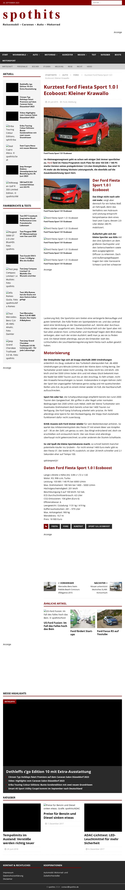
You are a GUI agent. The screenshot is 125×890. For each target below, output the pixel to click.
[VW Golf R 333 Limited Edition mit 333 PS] (12, 189)
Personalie (22, 66)
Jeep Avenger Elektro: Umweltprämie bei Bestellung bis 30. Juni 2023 (28, 171)
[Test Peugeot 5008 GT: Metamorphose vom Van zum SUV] (12, 240)
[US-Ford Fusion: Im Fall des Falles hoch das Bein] (56, 615)
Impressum (8, 872)
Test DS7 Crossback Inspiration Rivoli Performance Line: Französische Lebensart (28, 221)
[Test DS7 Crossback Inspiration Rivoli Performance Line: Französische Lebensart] (12, 219)
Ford (65, 101)
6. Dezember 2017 (96, 849)
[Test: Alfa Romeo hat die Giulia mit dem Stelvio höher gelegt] (12, 299)
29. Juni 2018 (12, 849)
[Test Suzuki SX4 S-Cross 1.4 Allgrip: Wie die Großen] (12, 259)
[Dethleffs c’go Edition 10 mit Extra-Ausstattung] (12, 87)
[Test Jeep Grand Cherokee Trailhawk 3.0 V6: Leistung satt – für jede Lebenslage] (12, 350)
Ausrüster (67, 54)
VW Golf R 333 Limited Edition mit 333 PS (27, 184)
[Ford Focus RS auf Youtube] (109, 619)
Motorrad (50, 54)
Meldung (59, 66)
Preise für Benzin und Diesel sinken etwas (60, 816)
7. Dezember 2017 (56, 823)
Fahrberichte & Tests (17, 205)
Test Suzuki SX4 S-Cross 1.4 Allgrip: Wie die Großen (28, 258)
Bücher (35, 66)
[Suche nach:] (106, 2)
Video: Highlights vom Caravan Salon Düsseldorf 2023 (28, 115)
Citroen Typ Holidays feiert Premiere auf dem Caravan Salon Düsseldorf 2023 (28, 102)
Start (5, 54)
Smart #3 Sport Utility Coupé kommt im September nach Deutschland (45, 788)
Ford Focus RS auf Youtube (108, 632)
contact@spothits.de (70, 887)
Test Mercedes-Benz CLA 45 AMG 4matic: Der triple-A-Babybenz (28, 317)
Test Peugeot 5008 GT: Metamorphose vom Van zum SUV (28, 234)
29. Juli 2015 (53, 101)
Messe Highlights (14, 693)
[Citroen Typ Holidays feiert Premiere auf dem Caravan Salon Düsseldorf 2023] (12, 100)
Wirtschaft (7, 66)
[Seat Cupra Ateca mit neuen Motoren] (12, 153)
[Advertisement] (66, 41)
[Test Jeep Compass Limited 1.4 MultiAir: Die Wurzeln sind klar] (12, 278)
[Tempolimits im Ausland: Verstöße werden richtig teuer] (22, 818)
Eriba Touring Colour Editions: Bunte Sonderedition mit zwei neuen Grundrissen (28, 131)
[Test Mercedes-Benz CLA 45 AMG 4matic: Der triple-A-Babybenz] (12, 324)
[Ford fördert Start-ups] (82, 619)
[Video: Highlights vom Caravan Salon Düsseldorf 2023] (12, 116)
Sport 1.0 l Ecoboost (99, 526)
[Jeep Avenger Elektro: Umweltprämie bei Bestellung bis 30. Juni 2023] (12, 169)
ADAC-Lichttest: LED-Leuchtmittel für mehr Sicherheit (101, 839)
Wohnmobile (19, 54)
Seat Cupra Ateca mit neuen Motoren (28, 146)
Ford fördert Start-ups (81, 632)
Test (94, 54)
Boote (118, 54)
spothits (51, 887)
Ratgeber (105, 54)
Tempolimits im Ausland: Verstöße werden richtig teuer (18, 839)
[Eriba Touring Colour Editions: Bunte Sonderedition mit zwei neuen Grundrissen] (12, 133)
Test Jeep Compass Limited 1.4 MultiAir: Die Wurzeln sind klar (28, 272)
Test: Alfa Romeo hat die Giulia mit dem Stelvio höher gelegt (28, 296)
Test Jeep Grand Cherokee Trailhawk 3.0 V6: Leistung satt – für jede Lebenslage (28, 345)
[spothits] (30, 25)
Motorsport (9, 60)
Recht (79, 66)
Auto (35, 54)
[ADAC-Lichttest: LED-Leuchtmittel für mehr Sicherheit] (103, 818)
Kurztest (78, 526)
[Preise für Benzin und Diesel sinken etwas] (62, 807)
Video (89, 66)
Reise (70, 66)
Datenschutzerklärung (13, 875)
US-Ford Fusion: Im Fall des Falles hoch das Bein (55, 626)
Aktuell (8, 74)
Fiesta (55, 526)
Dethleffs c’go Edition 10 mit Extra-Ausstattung (28, 86)
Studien (46, 66)
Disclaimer (7, 879)
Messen (81, 54)
